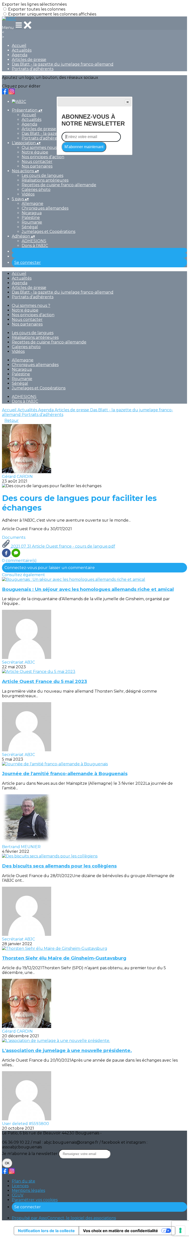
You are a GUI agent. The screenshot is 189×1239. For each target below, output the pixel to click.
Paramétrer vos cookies (35, 1199)
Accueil (19, 45)
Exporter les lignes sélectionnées (34, 4)
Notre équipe (35, 152)
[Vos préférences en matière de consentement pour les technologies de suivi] (180, 1230)
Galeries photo (36, 189)
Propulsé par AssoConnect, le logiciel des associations (64, 1218)
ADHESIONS (34, 241)
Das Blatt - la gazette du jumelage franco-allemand (62, 64)
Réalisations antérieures (45, 180)
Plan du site (23, 1181)
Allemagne (32, 203)
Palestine (31, 217)
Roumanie (32, 222)
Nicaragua (32, 213)
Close (127, 102)
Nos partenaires (37, 166)
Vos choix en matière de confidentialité (120, 1230)
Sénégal (30, 227)
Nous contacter (37, 161)
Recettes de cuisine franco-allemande (59, 185)
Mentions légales (28, 1190)
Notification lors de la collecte (46, 1230)
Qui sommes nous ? (41, 147)
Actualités (22, 50)
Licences (20, 1185)
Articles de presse (29, 59)
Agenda (19, 55)
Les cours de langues (42, 175)
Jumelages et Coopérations (48, 231)
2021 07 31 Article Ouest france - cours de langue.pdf (62, 546)
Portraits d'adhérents (32, 69)
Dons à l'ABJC (35, 245)
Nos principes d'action (43, 157)
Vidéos (28, 194)
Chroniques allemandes (45, 208)
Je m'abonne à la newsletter (30, 1153)
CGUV (17, 1195)
